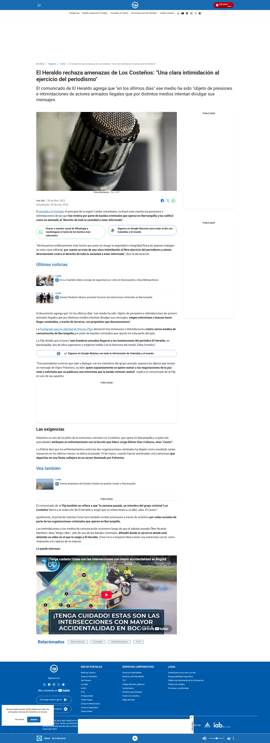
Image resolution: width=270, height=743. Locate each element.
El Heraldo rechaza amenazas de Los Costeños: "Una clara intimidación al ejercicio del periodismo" (112, 64)
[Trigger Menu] (39, 5)
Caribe (63, 64)
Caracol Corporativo (89, 708)
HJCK (83, 688)
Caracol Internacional (90, 704)
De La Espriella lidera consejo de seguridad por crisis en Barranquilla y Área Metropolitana (109, 279)
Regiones (52, 64)
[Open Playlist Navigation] (233, 738)
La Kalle (84, 684)
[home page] (135, 5)
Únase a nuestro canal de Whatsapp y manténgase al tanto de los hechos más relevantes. (68, 232)
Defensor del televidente (133, 677)
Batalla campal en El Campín (94, 13)
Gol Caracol (86, 681)
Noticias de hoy (77, 642)
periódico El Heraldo (51, 211)
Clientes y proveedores (132, 692)
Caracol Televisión (89, 677)
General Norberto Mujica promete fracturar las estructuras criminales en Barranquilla (106, 297)
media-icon (135, 738)
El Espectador (87, 696)
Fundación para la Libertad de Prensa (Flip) (66, 329)
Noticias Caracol (88, 673)
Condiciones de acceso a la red (181, 673)
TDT (124, 681)
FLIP (138, 642)
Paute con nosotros (131, 696)
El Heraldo (97, 642)
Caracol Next (86, 712)
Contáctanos (128, 688)
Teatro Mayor (86, 700)
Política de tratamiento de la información (186, 681)
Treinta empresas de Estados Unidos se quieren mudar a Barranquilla (97, 483)
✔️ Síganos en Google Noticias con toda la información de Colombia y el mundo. (109, 353)
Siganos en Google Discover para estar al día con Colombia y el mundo (145, 230)
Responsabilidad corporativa (180, 677)
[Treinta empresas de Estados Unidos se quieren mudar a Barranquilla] (44, 484)
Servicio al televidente (132, 673)
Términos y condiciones (178, 688)
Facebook (162, 202)
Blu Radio (40, 64)
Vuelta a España (167, 13)
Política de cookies (176, 684)
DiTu (83, 692)
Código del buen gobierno (133, 684)
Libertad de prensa (119, 642)
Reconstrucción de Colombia (144, 13)
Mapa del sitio (128, 700)
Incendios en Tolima (119, 13)
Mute (204, 738)
